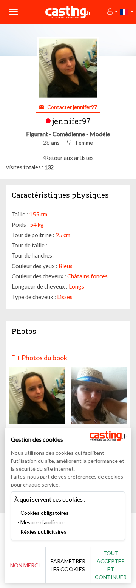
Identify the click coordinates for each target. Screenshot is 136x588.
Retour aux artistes (69, 157)
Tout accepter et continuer (111, 565)
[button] (112, 11)
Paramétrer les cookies (67, 565)
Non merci (25, 565)
